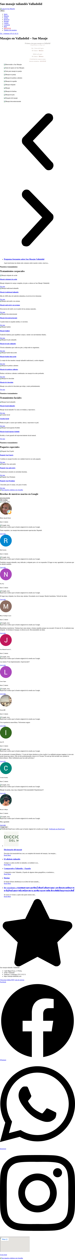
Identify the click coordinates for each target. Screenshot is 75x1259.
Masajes (6, 16)
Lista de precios (19, 980)
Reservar (6, 19)
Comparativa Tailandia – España (17, 868)
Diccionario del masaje (13, 850)
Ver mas (2, 286)
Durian (7, 878)
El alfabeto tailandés (12, 859)
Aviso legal (3, 1255)
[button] (37, 142)
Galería (6, 23)
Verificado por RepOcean (57, 829)
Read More (7, 855)
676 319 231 (43, 61)
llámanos (41, 51)
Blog (5, 26)
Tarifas (6, 18)
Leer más (3, 534)
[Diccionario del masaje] (11, 846)
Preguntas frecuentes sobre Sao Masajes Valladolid (24, 259)
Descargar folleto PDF (7, 980)
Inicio (5, 14)
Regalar (6, 21)
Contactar (7, 25)
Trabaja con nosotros (10, 30)
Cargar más (4, 827)
